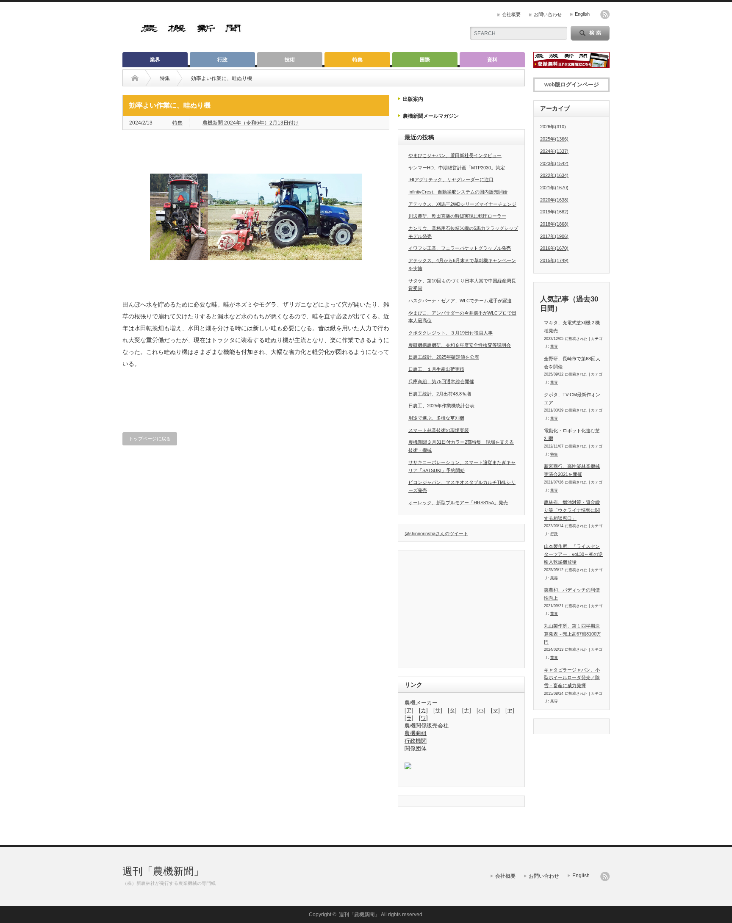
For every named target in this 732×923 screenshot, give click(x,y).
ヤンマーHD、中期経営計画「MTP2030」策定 (456, 167)
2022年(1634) (554, 175)
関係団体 (416, 748)
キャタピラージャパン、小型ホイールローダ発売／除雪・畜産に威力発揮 (572, 677)
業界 (155, 60)
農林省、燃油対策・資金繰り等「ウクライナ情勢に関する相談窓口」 (572, 510)
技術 (290, 60)
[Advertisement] (358, 27)
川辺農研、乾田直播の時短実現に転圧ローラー (457, 215)
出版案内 (413, 99)
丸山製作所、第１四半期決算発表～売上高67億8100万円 (572, 633)
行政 (222, 60)
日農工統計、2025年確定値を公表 (443, 356)
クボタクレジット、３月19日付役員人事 (450, 332)
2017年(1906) (554, 236)
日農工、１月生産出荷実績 (436, 369)
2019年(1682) (554, 211)
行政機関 (416, 741)
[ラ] (409, 718)
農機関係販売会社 (427, 725)
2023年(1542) (554, 163)
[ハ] (481, 710)
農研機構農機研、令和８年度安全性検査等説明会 (459, 345)
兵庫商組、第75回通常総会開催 (441, 381)
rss (605, 14)
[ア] (409, 710)
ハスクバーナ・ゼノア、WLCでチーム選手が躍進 (460, 300)
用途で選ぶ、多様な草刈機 (436, 417)
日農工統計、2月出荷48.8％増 (439, 393)
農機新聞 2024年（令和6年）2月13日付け (250, 123)
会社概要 (511, 14)
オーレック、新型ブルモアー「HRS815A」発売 (458, 502)
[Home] (135, 78)
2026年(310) (553, 126)
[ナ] (466, 710)
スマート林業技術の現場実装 (438, 430)
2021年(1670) (554, 187)
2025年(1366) (554, 138)
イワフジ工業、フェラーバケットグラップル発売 (459, 248)
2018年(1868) (554, 224)
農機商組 (416, 733)
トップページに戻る (150, 438)
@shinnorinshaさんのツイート (436, 533)
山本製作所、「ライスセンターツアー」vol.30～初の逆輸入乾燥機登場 (573, 554)
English (582, 14)
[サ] (437, 710)
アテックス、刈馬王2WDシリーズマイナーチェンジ (462, 204)
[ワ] (423, 718)
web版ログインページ (571, 84)
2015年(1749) (554, 260)
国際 (425, 60)
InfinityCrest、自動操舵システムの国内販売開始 (457, 191)
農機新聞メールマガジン (431, 116)
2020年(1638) (554, 199)
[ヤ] (509, 710)
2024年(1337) (554, 151)
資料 (492, 60)
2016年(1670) (554, 248)
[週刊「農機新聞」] (191, 29)
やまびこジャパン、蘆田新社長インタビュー (455, 155)
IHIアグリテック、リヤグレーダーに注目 (451, 179)
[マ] (495, 710)
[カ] (423, 710)
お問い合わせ (548, 14)
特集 (357, 60)
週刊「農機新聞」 (163, 871)
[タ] (452, 710)
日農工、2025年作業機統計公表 (441, 405)
